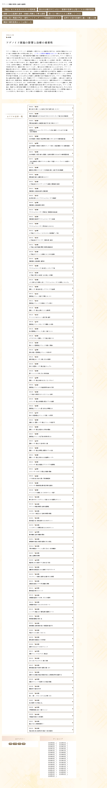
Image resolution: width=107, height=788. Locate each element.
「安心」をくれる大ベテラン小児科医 (19, 9)
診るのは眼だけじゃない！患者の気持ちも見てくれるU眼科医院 (66, 9)
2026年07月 (62, 742)
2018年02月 (62, 774)
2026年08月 (51, 742)
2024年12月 (51, 750)
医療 (11, 743)
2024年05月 (51, 756)
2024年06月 (62, 754)
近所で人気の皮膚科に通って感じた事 (80, 17)
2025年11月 (51, 748)
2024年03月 (51, 758)
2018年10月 (62, 770)
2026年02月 (62, 744)
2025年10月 (62, 748)
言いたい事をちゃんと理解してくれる (65, 13)
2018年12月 (62, 768)
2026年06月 (51, 744)
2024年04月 (62, 756)
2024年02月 (62, 758)
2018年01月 (51, 776)
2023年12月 (62, 760)
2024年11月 (62, 750)
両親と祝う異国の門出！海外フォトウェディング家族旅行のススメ (31, 17)
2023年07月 (62, 764)
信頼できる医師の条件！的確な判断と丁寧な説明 (24, 13)
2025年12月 (62, 746)
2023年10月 (62, 762)
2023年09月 (51, 764)
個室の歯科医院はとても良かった (17, 22)
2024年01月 (51, 760)
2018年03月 (51, 774)
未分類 (9, 37)
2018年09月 (51, 772)
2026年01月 (51, 746)
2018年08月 (62, 772)
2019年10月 (51, 768)
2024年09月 (51, 752)
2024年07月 (51, 754)
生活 (20, 743)
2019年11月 (62, 766)
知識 (24, 743)
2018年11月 (51, 770)
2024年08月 (62, 752)
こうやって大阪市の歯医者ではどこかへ (46, 53)
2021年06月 (51, 766)
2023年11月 (51, 762)
